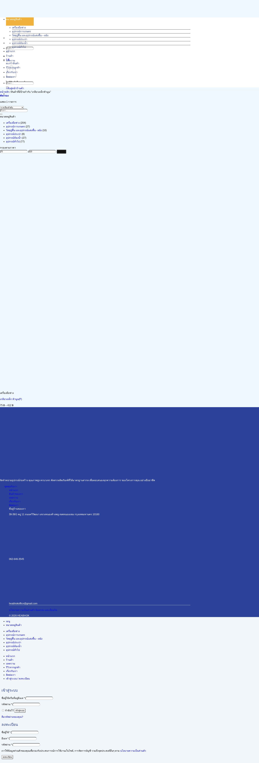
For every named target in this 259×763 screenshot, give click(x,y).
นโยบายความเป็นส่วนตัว (133, 750)
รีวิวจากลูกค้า (13, 667)
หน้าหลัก (4, 92)
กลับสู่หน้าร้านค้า (15, 88)
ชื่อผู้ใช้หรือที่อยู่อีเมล (13, 698)
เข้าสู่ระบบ (19, 710)
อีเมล (4, 738)
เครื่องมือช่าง (19, 27)
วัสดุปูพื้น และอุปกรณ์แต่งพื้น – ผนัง (30, 35)
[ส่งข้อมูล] (7, 86)
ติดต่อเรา (10, 675)
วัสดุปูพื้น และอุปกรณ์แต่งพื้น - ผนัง (24, 130)
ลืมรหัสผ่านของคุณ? (12, 717)
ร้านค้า (9, 56)
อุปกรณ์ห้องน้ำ (19, 43)
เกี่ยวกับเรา (11, 671)
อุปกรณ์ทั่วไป (19, 47)
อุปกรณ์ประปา (19, 39)
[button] (4, 95)
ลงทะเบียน (7, 757)
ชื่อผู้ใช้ (5, 732)
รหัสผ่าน (6, 704)
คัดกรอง (61, 151)
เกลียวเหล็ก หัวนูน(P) (11, 399)
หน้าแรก (10, 51)
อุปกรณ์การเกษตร (21, 31)
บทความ (10, 60)
